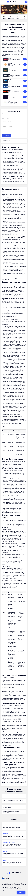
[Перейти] (25, 59)
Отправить (6, 135)
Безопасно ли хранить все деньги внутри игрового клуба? (11, 812)
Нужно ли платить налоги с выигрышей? (11, 796)
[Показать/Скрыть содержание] (25, 140)
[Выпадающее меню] (26, 2)
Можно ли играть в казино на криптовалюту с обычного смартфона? (12, 806)
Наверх (20, 892)
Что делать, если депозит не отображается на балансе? (12, 801)
